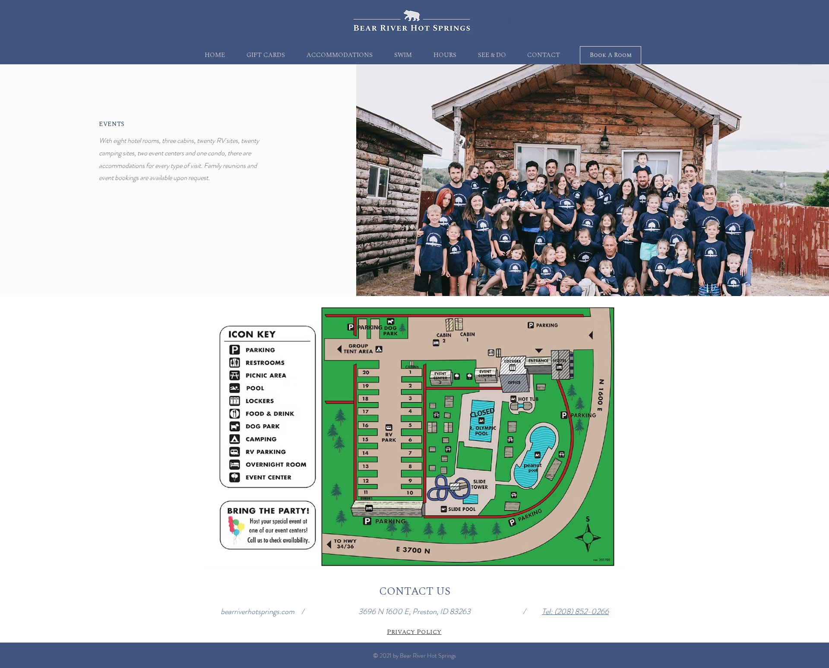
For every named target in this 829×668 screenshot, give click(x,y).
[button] (339, 55)
